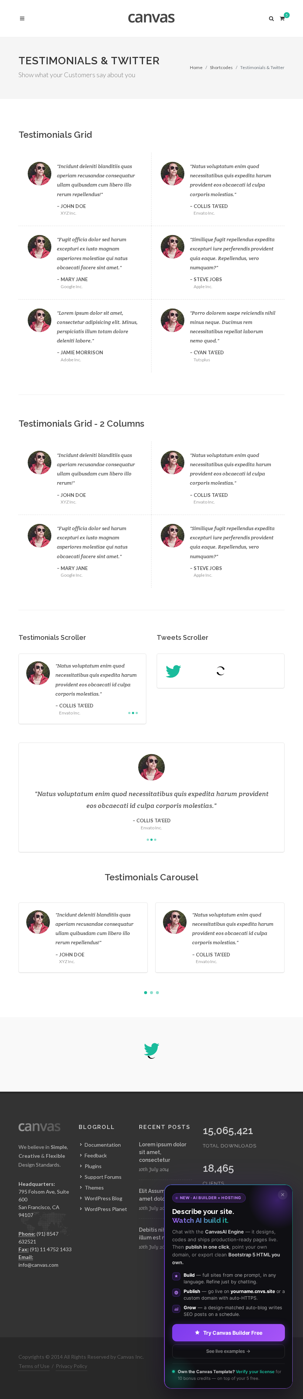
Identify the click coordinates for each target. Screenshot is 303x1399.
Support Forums (103, 1177)
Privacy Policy (71, 1366)
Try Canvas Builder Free (232, 1332)
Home (196, 67)
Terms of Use (34, 1366)
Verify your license (255, 1371)
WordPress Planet (106, 1209)
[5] (282, 17)
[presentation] (291, 937)
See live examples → (228, 1351)
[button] (145, 992)
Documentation (103, 1145)
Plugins (93, 1166)
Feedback (96, 1155)
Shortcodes (221, 67)
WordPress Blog (103, 1198)
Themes (94, 1187)
